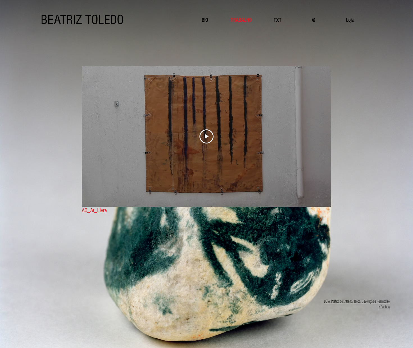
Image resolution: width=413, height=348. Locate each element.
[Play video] (206, 136)
